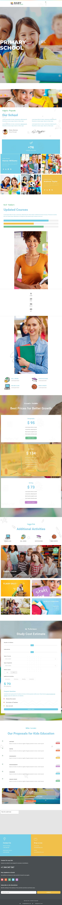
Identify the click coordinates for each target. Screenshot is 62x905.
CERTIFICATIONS (43, 378)
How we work (9, 706)
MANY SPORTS (43, 385)
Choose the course (11, 698)
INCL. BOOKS (14, 378)
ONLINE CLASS (15, 385)
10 (32, 645)
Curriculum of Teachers (12, 702)
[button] (31, 698)
